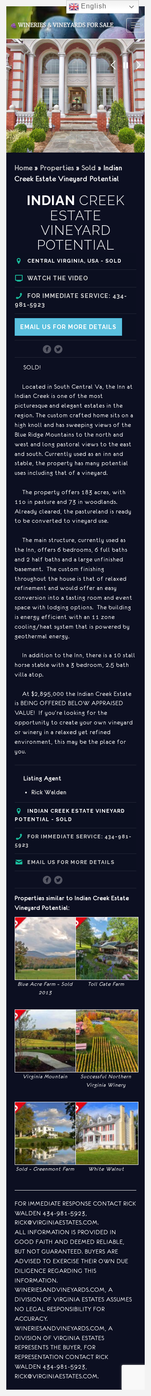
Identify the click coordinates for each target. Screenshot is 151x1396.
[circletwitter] (58, 350)
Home (24, 167)
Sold (89, 167)
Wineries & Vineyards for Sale (61, 25)
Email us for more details (68, 327)
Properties (57, 167)
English (93, 6)
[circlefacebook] (47, 350)
